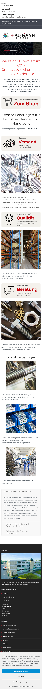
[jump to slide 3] (23, 53)
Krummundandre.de (9, 597)
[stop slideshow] (25, 53)
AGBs (4, 609)
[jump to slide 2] (21, 53)
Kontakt (4, 615)
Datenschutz (22, 686)
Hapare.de (6, 601)
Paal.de (5, 593)
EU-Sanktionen (6, 607)
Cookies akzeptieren (21, 671)
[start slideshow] (17, 53)
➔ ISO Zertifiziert (7, 6)
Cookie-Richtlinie (13, 686)
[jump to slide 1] (19, 53)
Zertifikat (5, 604)
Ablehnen (21, 676)
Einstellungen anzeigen (21, 682)
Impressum (30, 686)
